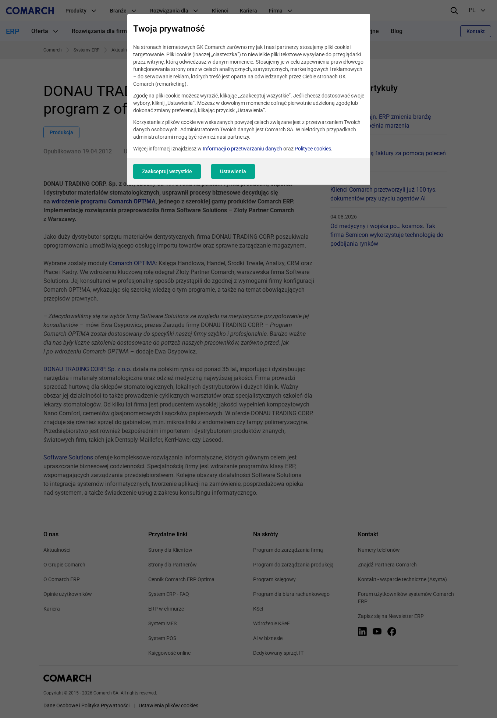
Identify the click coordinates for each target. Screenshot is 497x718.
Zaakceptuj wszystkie (167, 171)
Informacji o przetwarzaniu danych (242, 149)
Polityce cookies (313, 149)
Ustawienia (233, 171)
